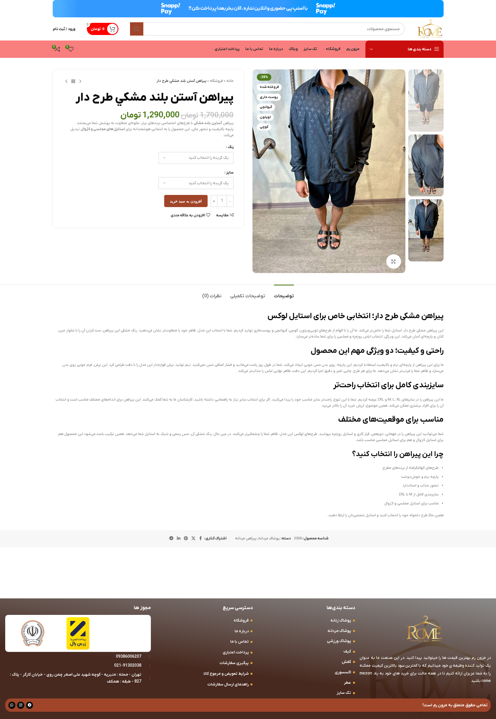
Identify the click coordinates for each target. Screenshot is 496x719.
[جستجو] (136, 29)
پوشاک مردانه (269, 538)
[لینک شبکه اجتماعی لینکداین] (178, 538)
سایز (230, 172)
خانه (230, 80)
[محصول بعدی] (66, 81)
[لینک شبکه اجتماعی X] (193, 538)
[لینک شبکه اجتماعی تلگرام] (171, 538)
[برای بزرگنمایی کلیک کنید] (393, 261)
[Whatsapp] (12, 705)
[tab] (284, 293)
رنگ (231, 147)
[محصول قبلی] (80, 81)
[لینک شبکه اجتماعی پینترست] (186, 538)
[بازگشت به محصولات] (73, 81)
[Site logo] (430, 28)
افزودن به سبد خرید (186, 201)
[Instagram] (20, 705)
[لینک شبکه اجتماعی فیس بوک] (200, 538)
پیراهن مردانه (246, 538)
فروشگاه (216, 80)
